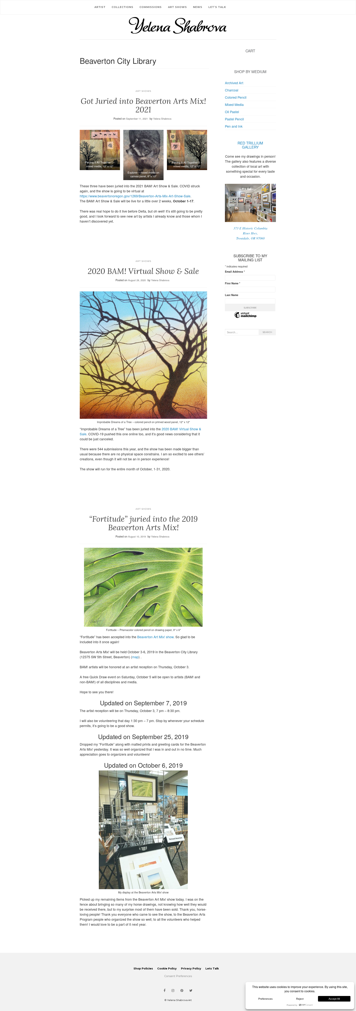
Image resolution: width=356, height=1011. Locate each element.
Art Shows (177, 7)
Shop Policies (143, 968)
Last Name (231, 295)
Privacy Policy (191, 968)
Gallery (250, 147)
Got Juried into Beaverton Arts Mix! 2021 (143, 105)
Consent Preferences (178, 976)
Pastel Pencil (234, 118)
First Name (232, 283)
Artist (100, 7)
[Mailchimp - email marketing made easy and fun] (245, 317)
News (197, 7)
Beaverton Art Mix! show (155, 636)
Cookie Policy (167, 968)
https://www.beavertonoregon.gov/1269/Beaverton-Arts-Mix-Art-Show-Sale (135, 195)
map (135, 656)
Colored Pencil (235, 97)
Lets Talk (212, 968)
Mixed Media (234, 104)
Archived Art (234, 82)
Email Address (235, 271)
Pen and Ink (234, 126)
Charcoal (231, 90)
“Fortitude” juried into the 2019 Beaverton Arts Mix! (143, 523)
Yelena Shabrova (162, 118)
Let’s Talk (217, 7)
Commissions (150, 7)
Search (267, 332)
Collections (122, 7)
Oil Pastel (232, 111)
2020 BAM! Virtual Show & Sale (143, 271)
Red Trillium (250, 143)
